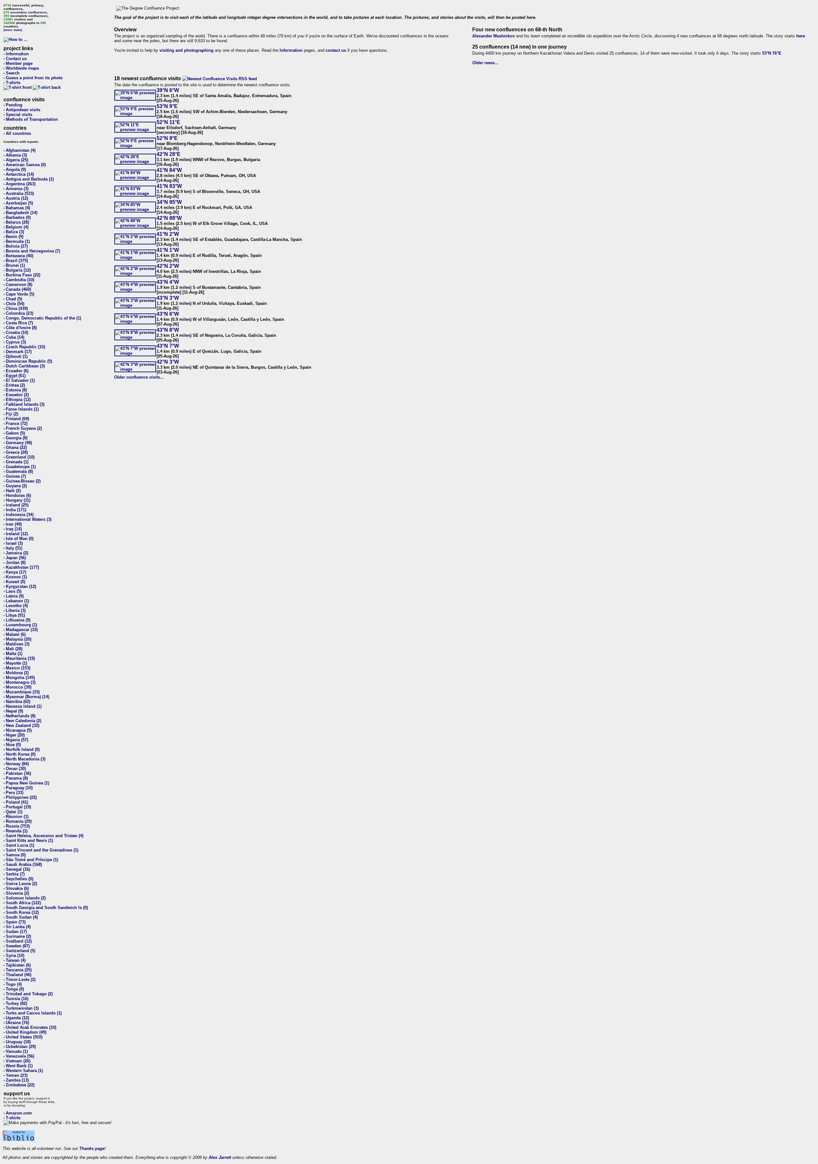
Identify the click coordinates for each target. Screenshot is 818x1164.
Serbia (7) (15, 874)
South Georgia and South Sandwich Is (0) (47, 907)
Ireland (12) (17, 533)
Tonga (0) (15, 989)
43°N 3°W (168, 298)
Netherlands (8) (20, 715)
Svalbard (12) (19, 941)
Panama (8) (17, 778)
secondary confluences (28, 12)
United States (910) (24, 1037)
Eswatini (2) (17, 394)
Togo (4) (14, 984)
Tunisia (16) (17, 998)
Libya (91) (15, 615)
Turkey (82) (16, 1003)
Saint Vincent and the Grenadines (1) (42, 850)
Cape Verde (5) (20, 294)
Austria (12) (17, 198)
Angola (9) (16, 169)
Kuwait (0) (15, 581)
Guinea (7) (16, 476)
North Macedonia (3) (25, 759)
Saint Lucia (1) (20, 845)
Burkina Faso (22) (23, 275)
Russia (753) (18, 826)
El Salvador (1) (20, 380)
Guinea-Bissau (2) (23, 481)
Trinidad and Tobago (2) (29, 993)
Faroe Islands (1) (22, 409)
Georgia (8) (16, 438)
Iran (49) (14, 524)
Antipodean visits (23, 109)
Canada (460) (18, 289)
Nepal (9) (14, 711)
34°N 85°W (169, 202)
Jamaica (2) (17, 553)
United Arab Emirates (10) (31, 1027)
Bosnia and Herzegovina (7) (33, 251)
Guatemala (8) (19, 471)
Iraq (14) (14, 529)
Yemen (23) (16, 1075)
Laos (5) (13, 591)
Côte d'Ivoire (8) (21, 327)
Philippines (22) (21, 797)
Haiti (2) (13, 490)
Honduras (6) (18, 495)
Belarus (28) (17, 222)
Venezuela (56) (20, 1056)
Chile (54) (15, 303)
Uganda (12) (17, 1017)
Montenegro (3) (20, 682)
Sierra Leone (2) (21, 883)
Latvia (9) (15, 596)
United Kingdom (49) (26, 1032)
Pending (14, 105)
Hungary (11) (18, 500)
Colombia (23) (19, 313)
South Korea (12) (22, 912)
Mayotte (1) (16, 663)
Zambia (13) (17, 1080)
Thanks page (91, 1148)
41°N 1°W (168, 250)
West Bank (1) (19, 1065)
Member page (19, 63)
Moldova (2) (17, 672)
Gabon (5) (15, 433)
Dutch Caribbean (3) (25, 366)
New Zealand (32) (22, 725)
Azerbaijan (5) (19, 203)
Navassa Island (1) (24, 706)
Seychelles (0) (19, 878)
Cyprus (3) (16, 342)
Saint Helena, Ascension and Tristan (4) (44, 835)
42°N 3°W (168, 362)
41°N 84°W (169, 170)
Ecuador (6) (17, 370)
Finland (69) (17, 418)
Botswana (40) (19, 255)
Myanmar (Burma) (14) (27, 696)
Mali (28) (14, 648)
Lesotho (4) (17, 605)
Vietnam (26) (18, 1061)
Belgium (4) (17, 227)
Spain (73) (16, 922)
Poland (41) (17, 802)
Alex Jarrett (220, 1157)
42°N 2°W (168, 266)
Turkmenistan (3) (22, 1008)
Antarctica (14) (20, 174)
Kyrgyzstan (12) (21, 586)
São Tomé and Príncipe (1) (32, 859)
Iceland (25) (17, 505)
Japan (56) (16, 557)
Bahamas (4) (18, 207)
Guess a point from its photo (34, 77)
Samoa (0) (16, 854)
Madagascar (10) (22, 629)
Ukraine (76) (17, 1022)
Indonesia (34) (20, 514)
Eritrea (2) (15, 385)
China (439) (17, 308)
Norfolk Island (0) (23, 749)
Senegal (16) (18, 869)
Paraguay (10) (19, 787)
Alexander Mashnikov (493, 36)
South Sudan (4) (22, 917)
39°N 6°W (168, 90)
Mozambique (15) (23, 692)
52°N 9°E (167, 138)
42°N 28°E (169, 154)
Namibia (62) (18, 701)
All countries (18, 133)
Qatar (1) (14, 811)
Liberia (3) (16, 610)
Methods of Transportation (32, 119)
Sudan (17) (16, 931)
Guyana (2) (16, 485)
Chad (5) (14, 299)
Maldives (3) (17, 644)
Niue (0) (13, 744)
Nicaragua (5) (19, 730)
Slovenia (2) (17, 893)
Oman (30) (16, 768)
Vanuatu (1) (17, 1051)
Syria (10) (15, 955)
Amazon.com (19, 1113)
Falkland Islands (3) (25, 404)
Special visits (19, 114)
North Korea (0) (20, 754)
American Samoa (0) (26, 164)
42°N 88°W (169, 218)
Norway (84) (17, 763)
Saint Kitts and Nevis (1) (29, 840)
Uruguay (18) (18, 1041)
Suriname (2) (18, 936)
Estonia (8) (16, 390)
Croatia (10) (17, 332)
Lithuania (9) (18, 620)
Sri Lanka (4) (18, 926)
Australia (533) (20, 193)
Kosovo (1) (16, 576)
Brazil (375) (17, 260)
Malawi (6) (16, 634)
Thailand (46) (18, 974)
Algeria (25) (17, 160)
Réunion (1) (17, 816)
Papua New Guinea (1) (27, 783)
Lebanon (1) (17, 600)
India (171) (16, 509)
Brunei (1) (15, 265)
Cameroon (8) (19, 284)
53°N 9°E (167, 106)
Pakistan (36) (18, 773)
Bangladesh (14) (21, 212)
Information (17, 53)
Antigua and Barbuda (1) (30, 179)
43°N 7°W (168, 346)
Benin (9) (14, 236)
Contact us (16, 58)
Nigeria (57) (17, 739)
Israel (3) (14, 543)
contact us (336, 50)
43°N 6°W (168, 314)
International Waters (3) (28, 519)
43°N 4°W (168, 282)
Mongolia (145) (20, 677)
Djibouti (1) (16, 356)
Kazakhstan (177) (22, 567)
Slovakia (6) (17, 888)
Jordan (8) (16, 562)
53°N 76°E (771, 53)
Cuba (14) (15, 337)
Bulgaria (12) (18, 270)
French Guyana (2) (24, 428)
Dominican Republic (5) (29, 361)
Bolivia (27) (17, 246)
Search (12, 73)
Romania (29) (19, 821)
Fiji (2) (12, 414)
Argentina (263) (20, 183)
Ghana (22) (16, 447)
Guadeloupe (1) (21, 466)
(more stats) (13, 30)
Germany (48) (19, 442)
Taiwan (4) (16, 960)
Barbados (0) (18, 217)
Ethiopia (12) (18, 399)
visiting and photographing (186, 50)
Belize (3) (15, 231)
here (800, 36)
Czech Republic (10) (25, 346)
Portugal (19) (18, 807)
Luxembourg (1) (21, 624)
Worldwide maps (22, 68)
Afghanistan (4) (20, 150)
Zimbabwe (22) (20, 1085)
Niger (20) (15, 735)
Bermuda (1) (18, 241)
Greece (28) (17, 452)
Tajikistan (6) (18, 965)
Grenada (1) (17, 461)
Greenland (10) (20, 457)
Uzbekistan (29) (21, 1046)
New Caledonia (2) (23, 720)
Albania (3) (16, 155)
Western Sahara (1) (24, 1070)
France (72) (16, 423)
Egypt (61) (16, 375)
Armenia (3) (17, 188)
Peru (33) (14, 792)
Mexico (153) (18, 668)
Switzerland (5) (20, 950)
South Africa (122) (23, 902)
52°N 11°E (168, 122)
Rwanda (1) (16, 831)
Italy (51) (14, 548)
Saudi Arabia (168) (24, 864)
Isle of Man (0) (20, 538)
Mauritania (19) (20, 658)
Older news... (485, 62)
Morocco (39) (18, 687)
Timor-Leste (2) (20, 979)
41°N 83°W (169, 186)
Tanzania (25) (19, 969)
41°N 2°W (168, 234)
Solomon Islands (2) (26, 898)
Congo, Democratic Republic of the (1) (43, 318)
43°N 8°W (168, 330)
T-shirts (13, 82)
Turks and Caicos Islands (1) (34, 1013)
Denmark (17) (19, 351)
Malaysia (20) (18, 639)
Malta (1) (14, 653)
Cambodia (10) (20, 279)
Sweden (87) (18, 946)
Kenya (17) (16, 572)
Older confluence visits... (139, 377)
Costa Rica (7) (19, 322)
